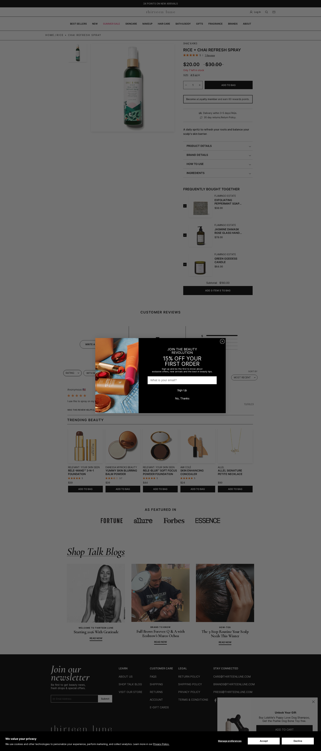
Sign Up (182, 390)
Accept (264, 740)
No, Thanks (182, 398)
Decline (298, 740)
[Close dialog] (222, 341)
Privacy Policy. (161, 744)
